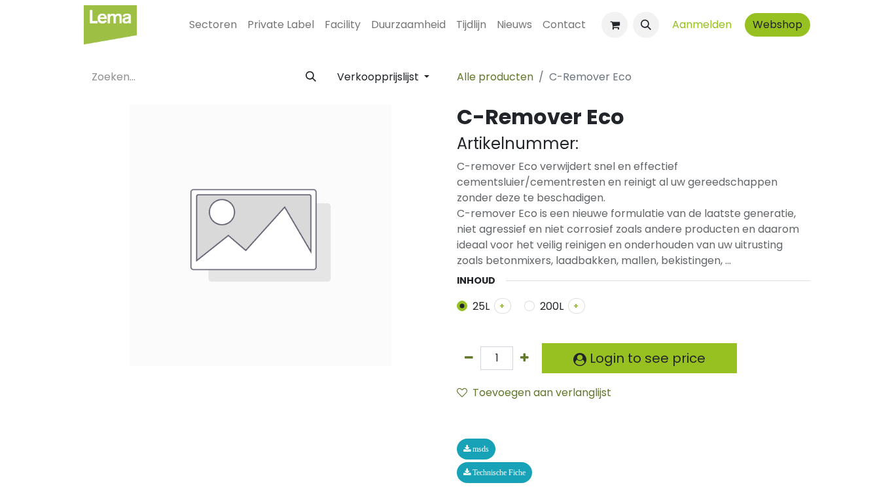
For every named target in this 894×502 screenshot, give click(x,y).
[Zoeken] (311, 77)
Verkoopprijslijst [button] (379, 76)
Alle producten (495, 76)
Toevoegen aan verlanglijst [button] (542, 392)
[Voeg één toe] (524, 358)
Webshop (777, 24)
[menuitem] (213, 25)
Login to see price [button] (646, 358)
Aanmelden (702, 24)
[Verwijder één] (469, 358)
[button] (646, 25)
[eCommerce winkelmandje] (614, 25)
